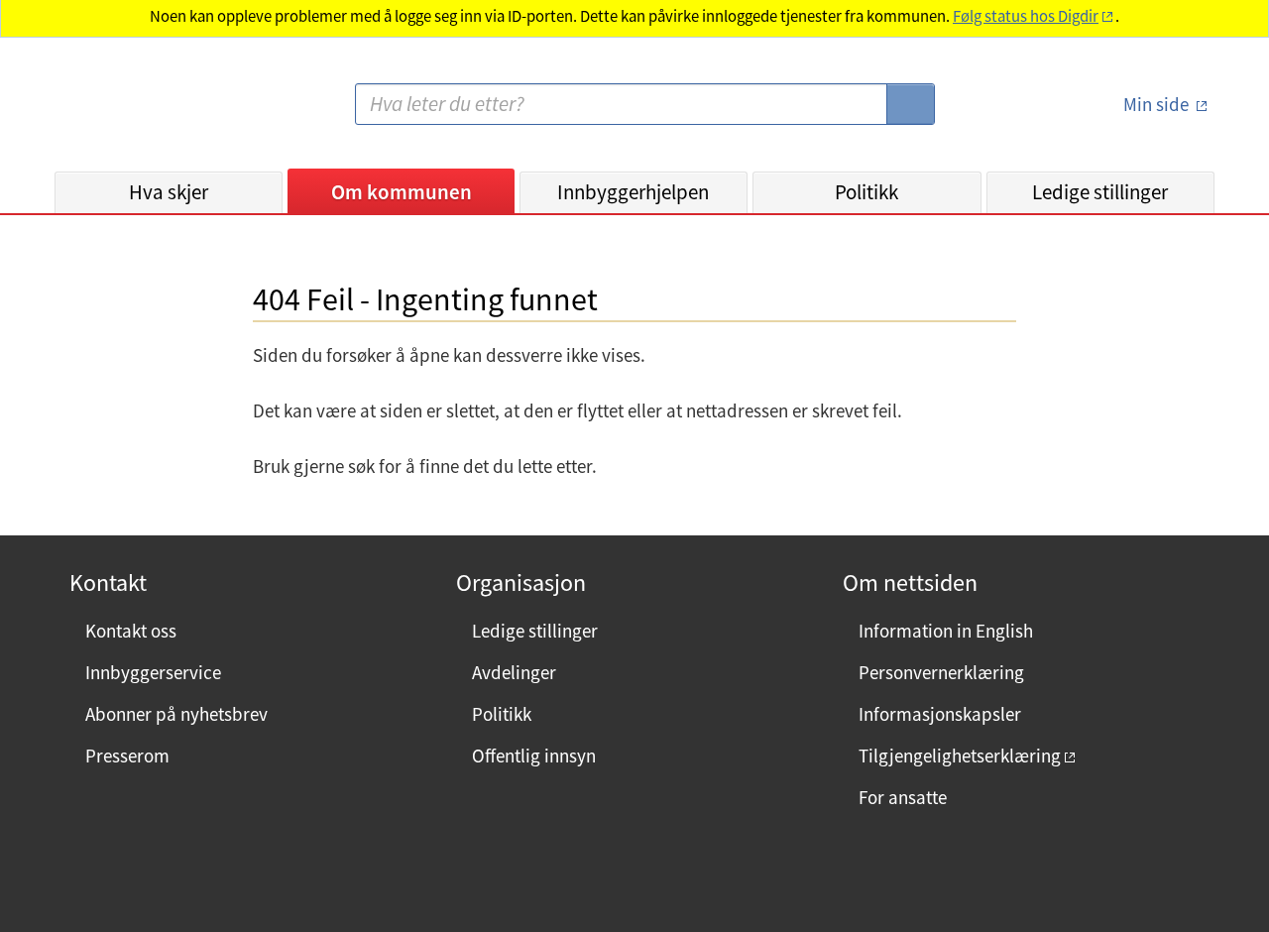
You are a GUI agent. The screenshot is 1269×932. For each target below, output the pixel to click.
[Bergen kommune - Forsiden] (136, 112)
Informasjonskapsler (940, 714)
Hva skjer (168, 191)
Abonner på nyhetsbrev (176, 714)
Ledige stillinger (1100, 191)
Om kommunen (401, 191)
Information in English (946, 630)
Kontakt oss (130, 630)
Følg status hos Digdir (1025, 16)
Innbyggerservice (153, 672)
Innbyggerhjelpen (633, 191)
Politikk (866, 191)
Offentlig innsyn (534, 755)
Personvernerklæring (941, 672)
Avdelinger (514, 672)
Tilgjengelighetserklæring (960, 755)
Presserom (127, 755)
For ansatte (903, 797)
